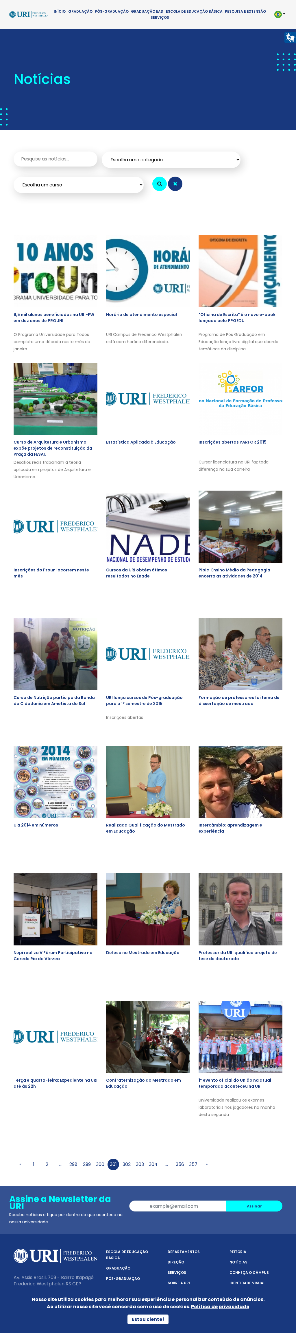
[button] (279, 14)
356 (180, 1164)
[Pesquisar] (159, 184)
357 (193, 1164)
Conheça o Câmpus (249, 1272)
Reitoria (238, 1251)
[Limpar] (175, 184)
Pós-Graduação (112, 11)
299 (87, 1164)
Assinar (254, 1206)
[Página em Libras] (290, 37)
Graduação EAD (147, 11)
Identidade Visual (247, 1282)
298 (73, 1164)
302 (127, 1164)
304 (153, 1164)
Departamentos (184, 1251)
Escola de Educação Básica (194, 11)
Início (60, 11)
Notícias (238, 1262)
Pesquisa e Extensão (245, 11)
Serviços (160, 17)
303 (140, 1164)
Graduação (80, 11)
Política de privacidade (220, 1306)
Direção (176, 1262)
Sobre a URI (179, 1282)
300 (100, 1164)
